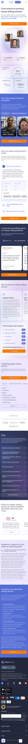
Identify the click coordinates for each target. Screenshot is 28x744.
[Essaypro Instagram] (8, 683)
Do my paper (14, 351)
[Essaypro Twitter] (14, 683)
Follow (11, 532)
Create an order (14, 218)
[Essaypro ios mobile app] (6, 689)
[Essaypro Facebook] (2, 683)
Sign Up (18, 2)
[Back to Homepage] (7, 662)
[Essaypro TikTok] (20, 683)
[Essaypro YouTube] (26, 683)
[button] (26, 2)
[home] (2, 2)
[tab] (5, 113)
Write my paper (14, 24)
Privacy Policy (22, 720)
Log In (11, 2)
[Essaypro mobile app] (6, 693)
